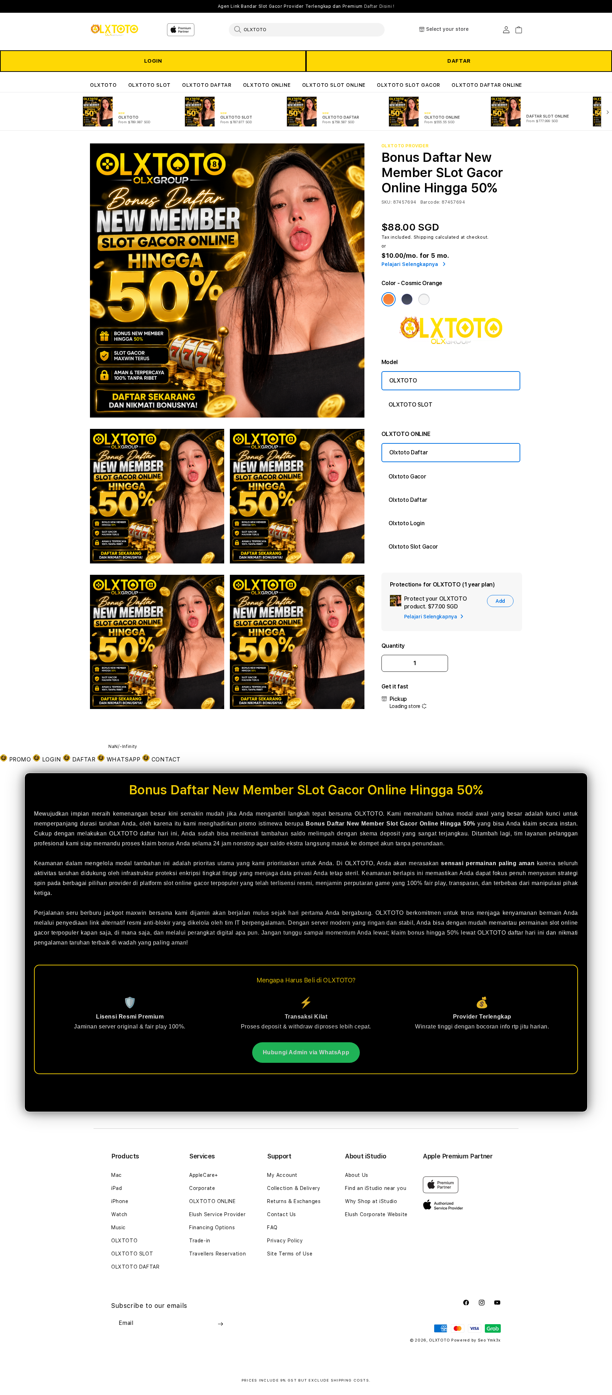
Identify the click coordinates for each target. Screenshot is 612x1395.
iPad (116, 1188)
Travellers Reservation (217, 1254)
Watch (119, 1214)
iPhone (120, 1201)
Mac (116, 1175)
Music (118, 1227)
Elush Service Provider (217, 1214)
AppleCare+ (203, 1175)
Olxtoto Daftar (408, 452)
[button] (103, 85)
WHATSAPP (123, 759)
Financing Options (212, 1227)
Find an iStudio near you (375, 1188)
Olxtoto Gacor (407, 476)
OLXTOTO (103, 85)
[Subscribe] (220, 1324)
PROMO (20, 759)
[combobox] (307, 29)
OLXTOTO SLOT (149, 85)
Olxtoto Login (407, 523)
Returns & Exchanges (294, 1201)
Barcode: (430, 202)
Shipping (424, 237)
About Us (356, 1175)
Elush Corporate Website (376, 1214)
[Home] (114, 29)
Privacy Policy (285, 1240)
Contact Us (281, 1214)
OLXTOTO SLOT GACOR (408, 85)
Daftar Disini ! (379, 6)
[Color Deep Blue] (407, 299)
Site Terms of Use (289, 1254)
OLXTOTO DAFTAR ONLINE (487, 85)
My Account (282, 1175)
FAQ (272, 1227)
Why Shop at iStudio (371, 1201)
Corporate (202, 1188)
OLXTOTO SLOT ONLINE (334, 85)
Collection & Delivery (294, 1188)
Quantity (393, 645)
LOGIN (153, 61)
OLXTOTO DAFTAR (206, 85)
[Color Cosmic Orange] (388, 299)
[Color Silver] (424, 299)
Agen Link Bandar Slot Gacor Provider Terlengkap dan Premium (306, 6)
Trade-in (199, 1240)
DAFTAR (459, 61)
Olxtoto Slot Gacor (413, 546)
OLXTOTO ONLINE (266, 85)
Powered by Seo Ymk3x (476, 1340)
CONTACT (165, 759)
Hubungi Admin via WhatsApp (306, 1052)
